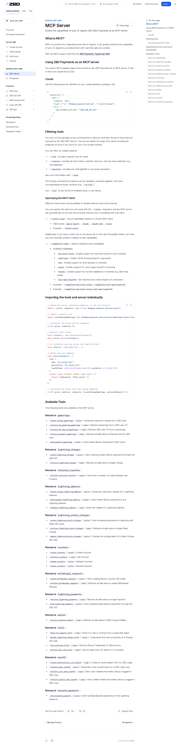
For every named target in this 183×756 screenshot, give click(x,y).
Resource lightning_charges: (159, 62)
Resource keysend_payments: (160, 102)
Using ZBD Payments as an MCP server (160, 29)
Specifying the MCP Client (159, 43)
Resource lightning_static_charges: (162, 74)
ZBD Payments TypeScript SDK (95, 54)
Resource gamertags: (157, 58)
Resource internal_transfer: (159, 66)
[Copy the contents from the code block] (127, 91)
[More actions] (132, 25)
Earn (24, 11)
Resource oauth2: (155, 98)
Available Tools (152, 54)
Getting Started (12, 11)
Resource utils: (154, 94)
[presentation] (90, 348)
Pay (30, 11)
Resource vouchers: (156, 78)
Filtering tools (152, 39)
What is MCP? (152, 24)
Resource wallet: (155, 90)
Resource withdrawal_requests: (161, 82)
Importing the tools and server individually (159, 48)
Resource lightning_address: (159, 70)
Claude (151, 35)
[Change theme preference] (175, 4)
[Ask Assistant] (131, 91)
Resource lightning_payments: (160, 86)
